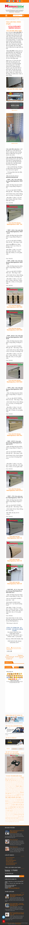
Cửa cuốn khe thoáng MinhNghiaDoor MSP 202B (14, 306)
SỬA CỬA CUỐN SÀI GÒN (10, 864)
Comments (14, 748)
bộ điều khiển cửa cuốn (15, 807)
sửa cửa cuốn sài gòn (14, 818)
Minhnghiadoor (18, 923)
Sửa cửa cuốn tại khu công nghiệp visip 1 (15, 801)
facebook (7, 1)
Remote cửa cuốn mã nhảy (12, 753)
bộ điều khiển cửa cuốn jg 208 (16, 808)
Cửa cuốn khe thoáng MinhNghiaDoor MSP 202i (14, 434)
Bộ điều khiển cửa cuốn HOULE (13, 781)
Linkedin (13, 1)
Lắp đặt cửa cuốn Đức (14, 143)
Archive (20, 748)
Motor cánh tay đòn (13, 786)
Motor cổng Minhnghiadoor (11, 860)
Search (23, 15)
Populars (8, 748)
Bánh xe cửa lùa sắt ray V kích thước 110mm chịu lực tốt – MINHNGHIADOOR (17, 831)
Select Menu (6, 15)
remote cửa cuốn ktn (8, 815)
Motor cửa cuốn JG (14, 110)
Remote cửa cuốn (9, 858)
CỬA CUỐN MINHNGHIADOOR (11, 863)
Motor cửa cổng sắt (14, 839)
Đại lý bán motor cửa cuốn (15, 821)
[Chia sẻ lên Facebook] (11, 651)
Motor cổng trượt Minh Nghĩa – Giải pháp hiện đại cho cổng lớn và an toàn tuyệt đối (17, 895)
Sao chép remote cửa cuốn (13, 797)
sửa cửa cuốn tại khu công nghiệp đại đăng (17, 819)
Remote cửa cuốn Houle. (16, 792)
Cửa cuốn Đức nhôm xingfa (14, 89)
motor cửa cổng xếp (11, 814)
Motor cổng (19, 786)
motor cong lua (10, 810)
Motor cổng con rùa (14, 846)
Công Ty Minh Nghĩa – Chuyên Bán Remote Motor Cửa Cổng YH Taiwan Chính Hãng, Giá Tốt (17, 904)
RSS (22, 1)
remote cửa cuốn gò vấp (19, 814)
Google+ (11, 1)
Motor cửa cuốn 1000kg (10, 788)
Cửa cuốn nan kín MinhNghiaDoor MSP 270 (14, 537)
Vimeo (20, 1)
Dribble (17, 1)
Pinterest (15, 1)
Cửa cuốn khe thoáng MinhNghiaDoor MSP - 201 (14, 223)
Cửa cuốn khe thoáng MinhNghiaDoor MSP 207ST (14, 489)
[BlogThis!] (8, 651)
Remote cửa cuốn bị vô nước (11, 794)
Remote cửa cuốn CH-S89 (9, 792)
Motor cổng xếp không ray (15, 787)
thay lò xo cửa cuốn (8, 820)
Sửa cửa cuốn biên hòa (10, 857)
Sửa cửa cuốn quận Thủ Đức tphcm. (16, 798)
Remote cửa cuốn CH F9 (20, 791)
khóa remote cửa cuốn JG (15, 809)
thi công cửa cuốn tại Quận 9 (15, 820)
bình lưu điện (19, 803)
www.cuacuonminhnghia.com (13, 888)
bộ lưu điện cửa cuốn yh (18, 804)
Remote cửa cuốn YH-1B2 (15, 793)
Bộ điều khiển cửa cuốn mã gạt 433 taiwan (14, 782)
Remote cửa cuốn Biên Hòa (11, 791)
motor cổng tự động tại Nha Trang (14, 813)
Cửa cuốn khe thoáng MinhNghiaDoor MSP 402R (14, 381)
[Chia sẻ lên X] (10, 651)
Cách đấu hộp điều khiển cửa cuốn (17, 785)
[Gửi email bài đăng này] (7, 651)
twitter (9, 1)
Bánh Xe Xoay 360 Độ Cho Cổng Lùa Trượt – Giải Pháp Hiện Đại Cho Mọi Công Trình (17, 913)
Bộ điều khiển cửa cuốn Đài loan (18, 779)
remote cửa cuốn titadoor (16, 815)
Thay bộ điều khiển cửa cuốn (12, 803)
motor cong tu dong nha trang (17, 810)
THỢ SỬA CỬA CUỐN (9, 861)
